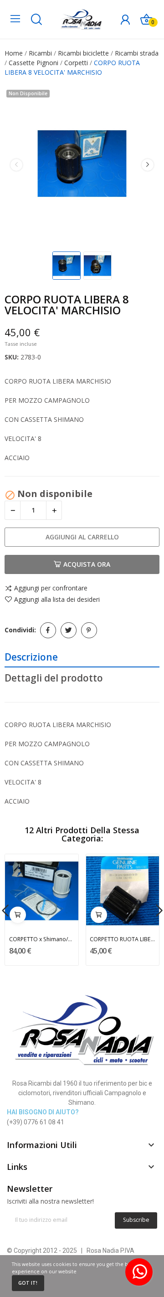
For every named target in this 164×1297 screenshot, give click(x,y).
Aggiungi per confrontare (50, 588)
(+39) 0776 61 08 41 (35, 1122)
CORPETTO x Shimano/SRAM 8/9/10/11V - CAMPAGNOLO (41, 939)
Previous (16, 165)
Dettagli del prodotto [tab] (54, 678)
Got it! (27, 1283)
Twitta (69, 630)
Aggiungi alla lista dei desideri (57, 599)
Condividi (48, 630)
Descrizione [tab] (31, 657)
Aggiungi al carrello (82, 537)
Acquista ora (86, 564)
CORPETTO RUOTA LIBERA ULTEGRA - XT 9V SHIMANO (122, 939)
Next (148, 165)
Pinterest (89, 630)
